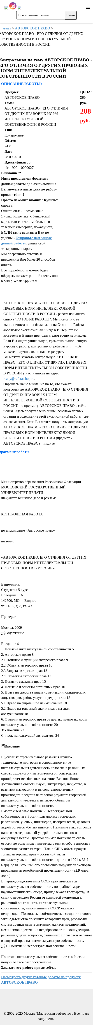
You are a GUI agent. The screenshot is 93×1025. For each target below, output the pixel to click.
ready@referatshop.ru (18, 378)
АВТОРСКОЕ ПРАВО (32, 28)
